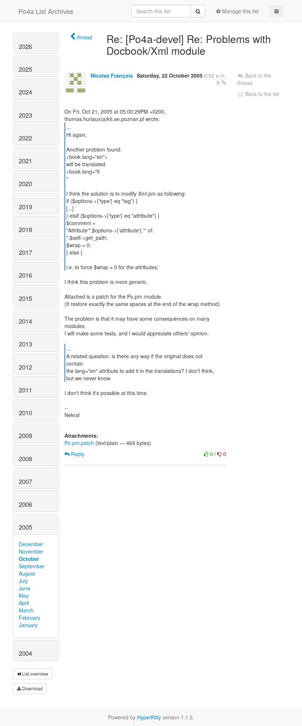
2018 (25, 229)
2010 (25, 412)
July (23, 580)
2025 (25, 69)
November (31, 551)
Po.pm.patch (79, 442)
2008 (25, 458)
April (24, 602)
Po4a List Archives (45, 11)
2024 (25, 92)
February (29, 617)
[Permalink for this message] (224, 82)
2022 (25, 138)
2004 (25, 653)
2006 (25, 504)
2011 (25, 389)
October (29, 558)
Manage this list (240, 11)
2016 (25, 275)
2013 (25, 343)
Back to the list (261, 93)
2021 (25, 160)
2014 (25, 321)
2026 (25, 46)
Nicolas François (112, 75)
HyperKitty (149, 717)
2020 (25, 183)
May (24, 595)
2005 (25, 527)
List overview (34, 673)
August (27, 573)
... (69, 126)
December (31, 544)
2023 (25, 115)
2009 (25, 435)
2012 (25, 367)
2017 (25, 252)
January (28, 625)
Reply (77, 454)
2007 (25, 481)
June (24, 588)
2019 (25, 206)
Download (32, 688)
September (32, 566)
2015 (25, 298)
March (26, 610)
